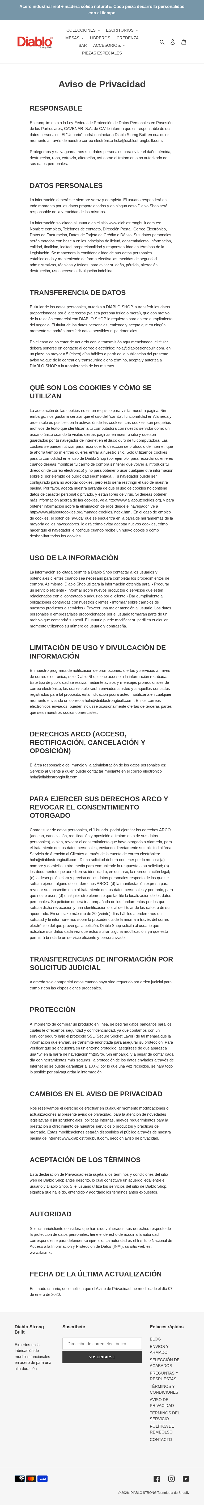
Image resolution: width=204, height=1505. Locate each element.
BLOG (155, 1339)
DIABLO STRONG (143, 1493)
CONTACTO (161, 1439)
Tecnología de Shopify (173, 1493)
